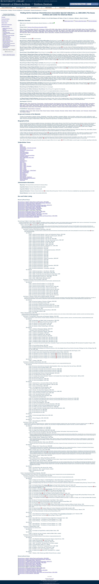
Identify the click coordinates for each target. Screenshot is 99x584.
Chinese (28, 111)
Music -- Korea (58, 105)
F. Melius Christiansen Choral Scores (9, 43)
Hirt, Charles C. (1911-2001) (65, 30)
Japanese (78, 110)
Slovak (44, 110)
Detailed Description (5, 26)
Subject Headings (48, 7)
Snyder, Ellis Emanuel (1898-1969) (81, 31)
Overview (3, 17)
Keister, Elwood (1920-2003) (77, 30)
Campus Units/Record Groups (7, 7)
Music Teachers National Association (70, 106)
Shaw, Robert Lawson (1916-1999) (66, 31)
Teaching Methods (82, 106)
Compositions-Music (24, 153)
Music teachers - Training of (56, 106)
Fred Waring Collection (6, 42)
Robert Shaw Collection (6, 44)
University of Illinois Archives (15, 4)
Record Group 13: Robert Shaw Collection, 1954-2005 (29, 214)
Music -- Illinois (32, 105)
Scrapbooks (37, 108)
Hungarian (57, 110)
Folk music (70, 104)
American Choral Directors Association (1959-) (37, 27)
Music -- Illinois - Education (42, 105)
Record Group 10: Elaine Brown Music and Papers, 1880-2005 (31, 211)
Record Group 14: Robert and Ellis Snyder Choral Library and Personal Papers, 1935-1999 (37, 215)
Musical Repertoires (24, 106)
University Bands (27, 10)
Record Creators (62, 7)
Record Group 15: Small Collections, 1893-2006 (28, 216)
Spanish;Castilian (92, 110)
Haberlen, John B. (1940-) (39, 30)
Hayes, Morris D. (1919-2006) (52, 30)
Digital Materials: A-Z (34, 7)
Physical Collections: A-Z (20, 7)
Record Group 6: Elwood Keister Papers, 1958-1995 (29, 207)
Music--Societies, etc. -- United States (77, 105)
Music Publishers (38, 106)
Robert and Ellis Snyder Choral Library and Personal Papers (9, 46)
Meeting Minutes (31, 108)
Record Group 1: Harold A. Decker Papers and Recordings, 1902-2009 (33, 201)
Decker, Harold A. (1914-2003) (74, 29)
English (27, 110)
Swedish (24, 111)
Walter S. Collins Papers (6, 39)
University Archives (4, 10)
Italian (34, 110)
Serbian (66, 110)
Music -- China (26, 105)
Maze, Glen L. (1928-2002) (38, 31)
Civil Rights (76, 103)
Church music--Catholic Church (67, 103)
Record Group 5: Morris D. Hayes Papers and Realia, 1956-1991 (32, 206)
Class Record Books (84, 103)
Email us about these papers (9, 54)
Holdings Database (43, 4)
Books (26, 103)
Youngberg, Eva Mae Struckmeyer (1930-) (64, 32)
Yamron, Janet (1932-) (49, 32)
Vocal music (89, 106)
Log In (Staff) (49, 576)
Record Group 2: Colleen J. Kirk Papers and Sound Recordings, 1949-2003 (34, 202)
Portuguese (85, 110)
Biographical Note (5, 20)
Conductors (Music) (48, 104)
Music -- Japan (51, 105)
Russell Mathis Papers (6, 32)
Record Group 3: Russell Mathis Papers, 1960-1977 (29, 204)
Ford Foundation (81, 104)
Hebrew (70, 110)
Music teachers (46, 106)
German (37, 110)
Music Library (32, 106)
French (30, 110)
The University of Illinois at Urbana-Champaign (52, 583)
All (18, 217)
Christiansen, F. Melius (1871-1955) (46, 29)
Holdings (10, 10)
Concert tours (26, 104)
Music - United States (90, 105)
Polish (41, 110)
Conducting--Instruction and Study (36, 104)
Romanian (62, 110)
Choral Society (57, 103)
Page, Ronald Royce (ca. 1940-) (51, 31)
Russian (48, 110)
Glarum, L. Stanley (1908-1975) (26, 30)
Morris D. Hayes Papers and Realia (8, 35)
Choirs (29, 103)
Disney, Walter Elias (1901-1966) (60, 104)
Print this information (92, 21)
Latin (82, 110)
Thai (21, 111)
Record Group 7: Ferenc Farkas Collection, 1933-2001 (29, 208)
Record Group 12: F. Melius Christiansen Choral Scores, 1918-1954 (32, 213)
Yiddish (74, 110)
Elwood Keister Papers (6, 36)
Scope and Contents (5, 18)
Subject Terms (4, 22)
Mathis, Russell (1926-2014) (26, 31)
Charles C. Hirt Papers (6, 38)
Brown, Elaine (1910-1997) (33, 29)
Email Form (51, 579)
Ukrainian (52, 110)
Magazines (88, 104)
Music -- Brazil (23, 162)
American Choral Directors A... (36, 10)
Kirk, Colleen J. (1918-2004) (90, 30)
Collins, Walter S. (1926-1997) (61, 29)
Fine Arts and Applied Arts (18, 10)
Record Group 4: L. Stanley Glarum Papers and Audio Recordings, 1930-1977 (34, 205)
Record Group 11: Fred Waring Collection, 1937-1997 (29, 212)
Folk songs (75, 104)
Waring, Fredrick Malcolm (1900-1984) (36, 32)
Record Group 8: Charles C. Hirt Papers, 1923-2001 (29, 209)
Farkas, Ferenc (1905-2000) (88, 29)
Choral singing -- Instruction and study (45, 103)
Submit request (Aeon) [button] (68, 21)
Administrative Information (7, 24)
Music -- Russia (65, 105)
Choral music (34, 103)
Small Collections (5, 47)
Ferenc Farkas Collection (7, 37)
